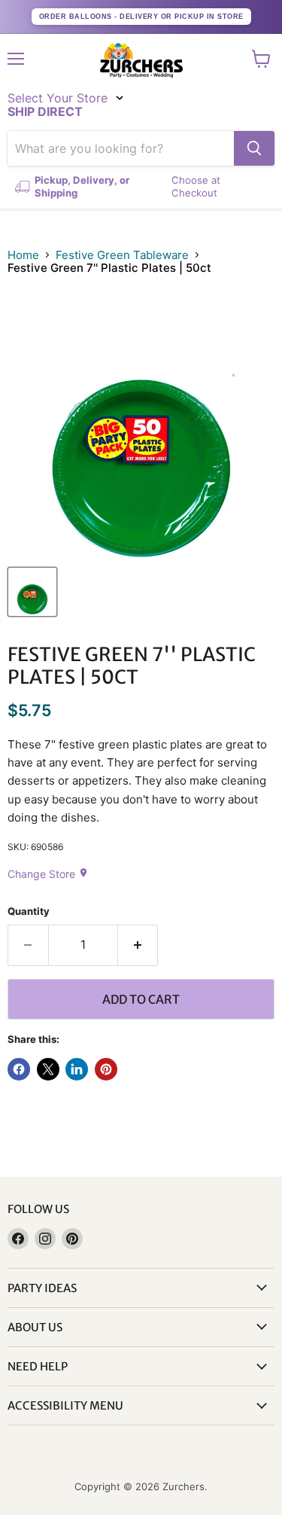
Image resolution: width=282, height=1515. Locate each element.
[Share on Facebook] (19, 1069)
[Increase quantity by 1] (138, 945)
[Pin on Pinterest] (106, 1069)
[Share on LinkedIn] (76, 1069)
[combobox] (121, 148)
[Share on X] (48, 1069)
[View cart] (261, 58)
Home (23, 254)
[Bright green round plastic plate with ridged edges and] (32, 592)
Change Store (48, 873)
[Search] (254, 148)
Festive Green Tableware (122, 254)
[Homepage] (141, 60)
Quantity (29, 911)
